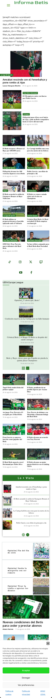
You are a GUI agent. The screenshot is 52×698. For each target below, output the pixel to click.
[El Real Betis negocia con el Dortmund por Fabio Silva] (14, 454)
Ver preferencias (26, 685)
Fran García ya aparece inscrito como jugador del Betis (12, 439)
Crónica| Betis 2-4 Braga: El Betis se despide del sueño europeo (27, 338)
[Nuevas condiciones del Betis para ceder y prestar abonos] (26, 607)
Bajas (5, 145)
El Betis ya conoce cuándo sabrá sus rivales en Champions (37, 196)
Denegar (26, 677)
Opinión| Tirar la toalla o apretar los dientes (18, 588)
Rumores (31, 384)
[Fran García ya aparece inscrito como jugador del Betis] (14, 429)
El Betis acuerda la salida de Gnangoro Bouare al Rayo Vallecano (13, 196)
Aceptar (26, 670)
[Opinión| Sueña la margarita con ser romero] (41, 569)
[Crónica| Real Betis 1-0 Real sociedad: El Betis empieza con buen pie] (38, 211)
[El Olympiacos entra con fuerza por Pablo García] (12, 99)
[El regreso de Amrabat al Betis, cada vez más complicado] (13, 640)
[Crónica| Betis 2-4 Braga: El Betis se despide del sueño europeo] (26, 330)
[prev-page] (23, 368)
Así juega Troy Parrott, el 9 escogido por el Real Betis (13, 413)
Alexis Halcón (8, 629)
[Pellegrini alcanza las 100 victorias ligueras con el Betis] (14, 163)
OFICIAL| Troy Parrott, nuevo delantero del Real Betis (12, 246)
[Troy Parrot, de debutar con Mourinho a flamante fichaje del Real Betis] (38, 404)
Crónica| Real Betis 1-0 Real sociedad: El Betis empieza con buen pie (37, 221)
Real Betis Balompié (30, 93)
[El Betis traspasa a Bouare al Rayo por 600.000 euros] (14, 140)
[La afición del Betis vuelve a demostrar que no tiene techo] (38, 640)
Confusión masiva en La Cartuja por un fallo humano (27, 318)
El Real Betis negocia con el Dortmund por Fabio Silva (13, 463)
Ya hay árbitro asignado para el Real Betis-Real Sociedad (38, 245)
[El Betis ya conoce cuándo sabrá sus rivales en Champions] (38, 186)
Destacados (32, 191)
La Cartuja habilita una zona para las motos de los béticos (38, 149)
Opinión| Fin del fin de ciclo (18, 551)
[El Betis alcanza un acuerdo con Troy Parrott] (38, 429)
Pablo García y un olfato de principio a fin (37, 172)
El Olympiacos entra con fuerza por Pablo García (35, 97)
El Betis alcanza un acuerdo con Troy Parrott (37, 438)
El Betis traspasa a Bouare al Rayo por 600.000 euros (14, 149)
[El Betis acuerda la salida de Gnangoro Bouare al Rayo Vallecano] (14, 186)
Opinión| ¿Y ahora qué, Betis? (27, 300)
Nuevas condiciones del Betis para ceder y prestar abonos (23, 623)
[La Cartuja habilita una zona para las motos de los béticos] (38, 140)
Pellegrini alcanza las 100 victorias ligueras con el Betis (14, 172)
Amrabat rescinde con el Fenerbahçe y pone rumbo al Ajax (25, 81)
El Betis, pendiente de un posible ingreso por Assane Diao (37, 389)
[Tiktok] (9, 262)
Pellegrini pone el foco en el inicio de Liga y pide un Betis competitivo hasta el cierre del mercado (36, 119)
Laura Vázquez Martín (12, 86)
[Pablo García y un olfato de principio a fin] (38, 163)
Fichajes (26, 114)
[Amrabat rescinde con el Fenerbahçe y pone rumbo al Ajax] (26, 64)
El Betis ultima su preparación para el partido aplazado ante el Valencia (13, 221)
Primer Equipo (32, 145)
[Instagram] (20, 262)
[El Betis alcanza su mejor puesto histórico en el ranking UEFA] (38, 454)
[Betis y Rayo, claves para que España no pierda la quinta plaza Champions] (26, 351)
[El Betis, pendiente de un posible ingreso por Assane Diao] (38, 379)
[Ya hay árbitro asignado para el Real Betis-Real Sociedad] (38, 236)
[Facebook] (31, 272)
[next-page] (27, 368)
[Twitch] (41, 262)
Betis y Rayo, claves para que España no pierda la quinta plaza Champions (27, 359)
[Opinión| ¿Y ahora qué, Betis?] (26, 293)
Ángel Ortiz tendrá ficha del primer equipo (13, 388)
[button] (48, 643)
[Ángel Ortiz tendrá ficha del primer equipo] (14, 379)
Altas (29, 434)
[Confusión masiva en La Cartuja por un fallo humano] (26, 311)
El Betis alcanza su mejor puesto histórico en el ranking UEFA (38, 464)
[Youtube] (20, 272)
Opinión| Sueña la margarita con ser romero (17, 570)
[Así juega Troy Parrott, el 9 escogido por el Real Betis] (14, 404)
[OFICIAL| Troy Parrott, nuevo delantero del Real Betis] (14, 236)
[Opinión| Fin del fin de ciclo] (41, 551)
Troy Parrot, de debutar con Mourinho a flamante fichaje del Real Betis (37, 414)
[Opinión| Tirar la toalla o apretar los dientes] (41, 586)
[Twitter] (30, 262)
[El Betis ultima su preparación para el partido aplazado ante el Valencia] (14, 211)
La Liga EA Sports (6, 75)
